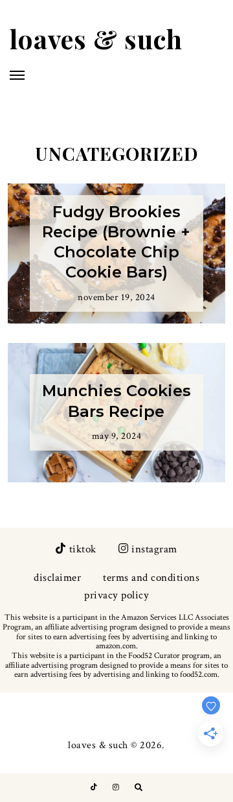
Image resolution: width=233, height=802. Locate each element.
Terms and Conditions (151, 578)
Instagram (154, 549)
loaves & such (96, 38)
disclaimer (57, 578)
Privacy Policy (116, 595)
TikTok (82, 549)
